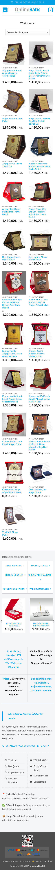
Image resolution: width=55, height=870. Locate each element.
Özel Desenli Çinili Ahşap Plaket (38, 491)
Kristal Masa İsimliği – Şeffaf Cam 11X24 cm (41, 624)
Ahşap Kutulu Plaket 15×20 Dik (12, 165)
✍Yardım (37, 861)
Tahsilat (48, 861)
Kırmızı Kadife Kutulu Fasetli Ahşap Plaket (12, 442)
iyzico (6, 678)
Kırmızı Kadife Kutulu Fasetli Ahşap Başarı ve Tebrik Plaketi (12, 399)
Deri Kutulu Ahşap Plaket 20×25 (11, 258)
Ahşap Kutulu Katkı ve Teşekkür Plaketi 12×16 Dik (39, 121)
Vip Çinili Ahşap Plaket (10, 533)
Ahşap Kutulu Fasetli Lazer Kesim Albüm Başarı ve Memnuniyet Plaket (39, 74)
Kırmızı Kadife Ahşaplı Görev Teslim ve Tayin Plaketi (12, 353)
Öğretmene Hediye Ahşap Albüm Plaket (12, 491)
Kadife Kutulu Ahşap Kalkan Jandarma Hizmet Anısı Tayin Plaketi (12, 303)
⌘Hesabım (25, 861)
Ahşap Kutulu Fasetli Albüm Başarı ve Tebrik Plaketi (12, 73)
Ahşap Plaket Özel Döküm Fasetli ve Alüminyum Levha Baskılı (37, 213)
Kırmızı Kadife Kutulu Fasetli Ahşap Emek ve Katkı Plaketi (39, 399)
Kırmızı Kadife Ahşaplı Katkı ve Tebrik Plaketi (36, 353)
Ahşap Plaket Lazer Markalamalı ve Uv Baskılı (11, 212)
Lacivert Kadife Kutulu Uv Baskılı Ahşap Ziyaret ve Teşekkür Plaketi (39, 445)
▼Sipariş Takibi (10, 861)
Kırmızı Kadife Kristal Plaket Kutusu (14, 624)
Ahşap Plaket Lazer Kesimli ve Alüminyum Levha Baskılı (39, 166)
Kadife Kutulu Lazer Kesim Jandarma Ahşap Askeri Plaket (38, 302)
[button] (5, 10)
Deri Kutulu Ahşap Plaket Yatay (38, 258)
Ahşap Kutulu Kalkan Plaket (12, 119)
